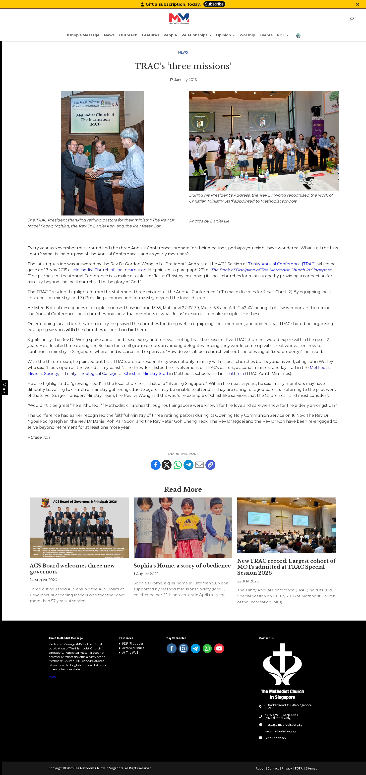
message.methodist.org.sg (283, 724)
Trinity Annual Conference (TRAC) (282, 264)
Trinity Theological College (91, 373)
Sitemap (311, 768)
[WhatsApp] (207, 648)
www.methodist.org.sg (280, 731)
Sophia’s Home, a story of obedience (182, 566)
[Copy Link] (210, 465)
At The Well (130, 652)
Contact (273, 768)
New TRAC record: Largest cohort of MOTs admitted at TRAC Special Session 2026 (286, 567)
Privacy (287, 768)
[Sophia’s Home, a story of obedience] (183, 527)
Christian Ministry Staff (146, 373)
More (52, 676)
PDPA (299, 768)
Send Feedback (275, 738)
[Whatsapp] (178, 465)
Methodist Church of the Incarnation (109, 270)
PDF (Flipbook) (132, 643)
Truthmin (234, 373)
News (183, 52)
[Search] (351, 18)
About (260, 768)
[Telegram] (188, 465)
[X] (167, 465)
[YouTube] (219, 648)
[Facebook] (156, 465)
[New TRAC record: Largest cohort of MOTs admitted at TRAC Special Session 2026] (286, 525)
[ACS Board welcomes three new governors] (79, 527)
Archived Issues (133, 648)
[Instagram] (183, 648)
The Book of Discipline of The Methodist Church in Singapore (271, 270)
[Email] (199, 465)
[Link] (179, 18)
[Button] (357, 4)
